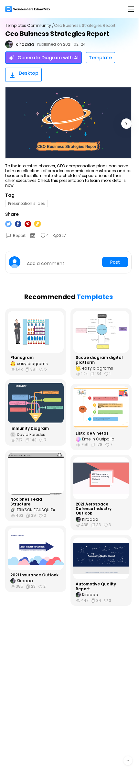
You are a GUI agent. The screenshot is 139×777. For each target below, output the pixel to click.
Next (126, 123)
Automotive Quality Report (96, 586)
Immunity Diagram (29, 428)
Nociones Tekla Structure (26, 501)
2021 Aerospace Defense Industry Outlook (94, 509)
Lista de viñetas (92, 433)
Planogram (22, 357)
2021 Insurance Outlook (34, 575)
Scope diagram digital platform (99, 360)
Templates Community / (29, 25)
